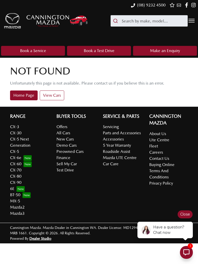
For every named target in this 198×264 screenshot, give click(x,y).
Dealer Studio (40, 238)
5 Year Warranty (117, 145)
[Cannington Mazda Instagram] (194, 5)
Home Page (23, 95)
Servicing (111, 126)
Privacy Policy (161, 183)
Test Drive (65, 170)
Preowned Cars (70, 151)
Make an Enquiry (165, 50)
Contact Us (159, 158)
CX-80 (15, 176)
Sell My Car (66, 163)
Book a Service (33, 50)
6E (12, 188)
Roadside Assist (116, 151)
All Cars (63, 132)
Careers (156, 152)
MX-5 (15, 201)
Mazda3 (17, 213)
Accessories (113, 139)
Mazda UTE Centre (120, 157)
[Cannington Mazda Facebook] (187, 5)
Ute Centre (159, 139)
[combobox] (149, 21)
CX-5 (14, 151)
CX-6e (15, 157)
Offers (61, 126)
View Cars (52, 95)
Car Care (111, 163)
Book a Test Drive (99, 50)
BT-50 (15, 194)
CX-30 (15, 132)
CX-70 (15, 170)
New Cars (65, 139)
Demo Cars (66, 145)
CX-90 (15, 182)
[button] (191, 21)
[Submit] (116, 21)
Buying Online (162, 164)
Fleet (153, 146)
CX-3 (14, 126)
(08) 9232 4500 (151, 5)
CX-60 (15, 163)
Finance (63, 157)
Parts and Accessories (122, 132)
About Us (157, 133)
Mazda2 (17, 207)
